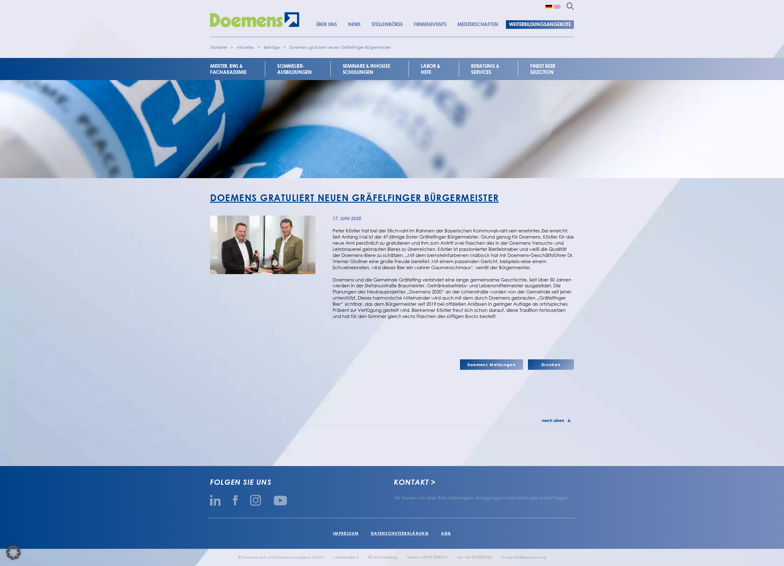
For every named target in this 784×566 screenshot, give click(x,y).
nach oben (553, 420)
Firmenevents (430, 24)
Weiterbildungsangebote (540, 24)
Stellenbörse (387, 24)
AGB (446, 533)
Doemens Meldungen (491, 364)
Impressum (346, 533)
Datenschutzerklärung (400, 533)
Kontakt (411, 482)
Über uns (326, 24)
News (354, 24)
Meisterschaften (477, 24)
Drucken (550, 364)
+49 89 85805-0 (434, 557)
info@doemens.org (529, 557)
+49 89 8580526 (478, 557)
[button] (13, 552)
